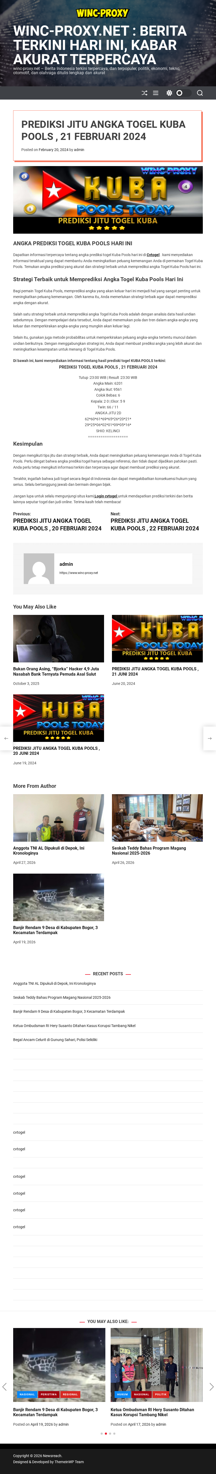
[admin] (39, 568)
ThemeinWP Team (69, 1462)
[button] (4, 1386)
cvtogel (19, 1132)
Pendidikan (147, 1394)
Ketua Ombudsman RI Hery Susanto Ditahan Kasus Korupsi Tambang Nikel (74, 1026)
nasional (124, 1394)
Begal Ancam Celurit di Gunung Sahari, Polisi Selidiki (55, 1040)
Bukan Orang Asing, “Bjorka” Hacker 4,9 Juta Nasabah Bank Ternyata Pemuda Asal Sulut (56, 671)
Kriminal (27, 1394)
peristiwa (75, 1394)
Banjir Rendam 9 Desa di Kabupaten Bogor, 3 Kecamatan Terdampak (55, 930)
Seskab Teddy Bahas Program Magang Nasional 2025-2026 (149, 851)
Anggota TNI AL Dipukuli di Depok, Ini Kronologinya (54, 983)
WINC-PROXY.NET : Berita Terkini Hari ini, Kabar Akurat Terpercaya (100, 45)
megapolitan (50, 1394)
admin (79, 150)
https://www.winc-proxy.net (79, 573)
